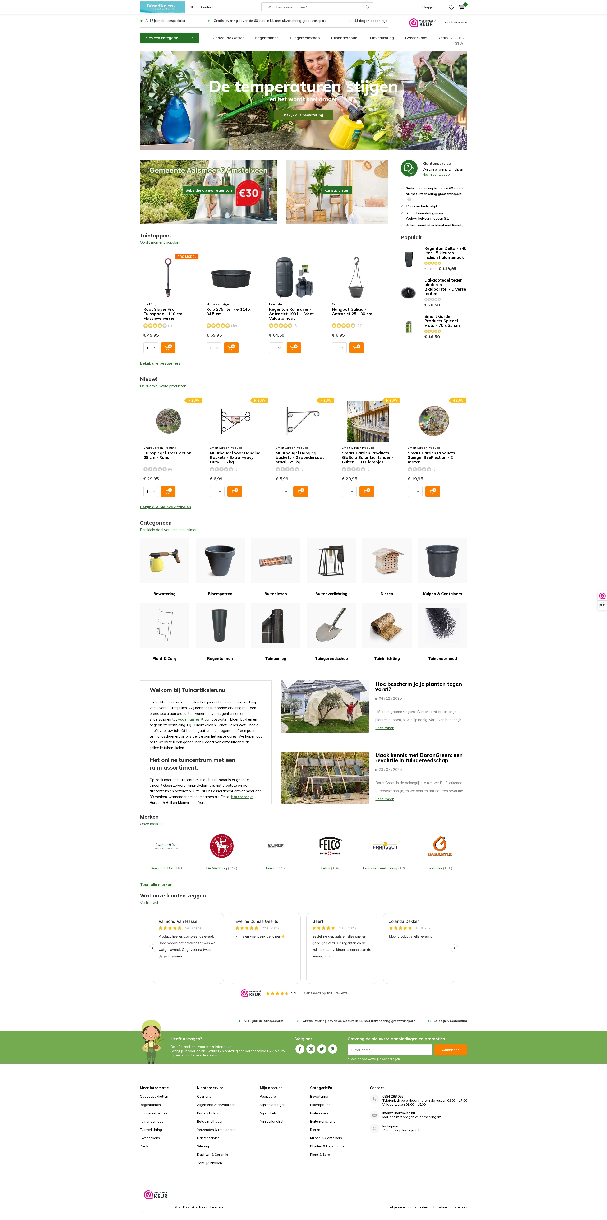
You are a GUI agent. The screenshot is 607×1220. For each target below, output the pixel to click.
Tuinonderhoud (343, 37)
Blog (193, 7)
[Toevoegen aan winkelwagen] (168, 347)
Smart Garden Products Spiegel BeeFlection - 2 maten (431, 457)
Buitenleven (275, 593)
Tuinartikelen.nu (210, 1207)
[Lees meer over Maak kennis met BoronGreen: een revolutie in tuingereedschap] (325, 778)
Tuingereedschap (304, 37)
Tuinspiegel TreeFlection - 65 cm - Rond (168, 455)
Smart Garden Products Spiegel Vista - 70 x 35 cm (442, 321)
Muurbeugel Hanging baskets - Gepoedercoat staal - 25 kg (300, 457)
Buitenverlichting (331, 593)
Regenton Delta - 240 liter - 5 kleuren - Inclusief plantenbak (445, 252)
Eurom (276, 868)
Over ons (204, 1096)
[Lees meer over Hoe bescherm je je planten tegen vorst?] (325, 706)
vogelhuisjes (189, 719)
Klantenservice (456, 22)
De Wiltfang (221, 868)
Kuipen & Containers (442, 593)
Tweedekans (415, 37)
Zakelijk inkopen (209, 1163)
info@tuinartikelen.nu (398, 1113)
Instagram (310, 1049)
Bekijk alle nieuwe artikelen (165, 506)
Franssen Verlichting (385, 868)
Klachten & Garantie (212, 1154)
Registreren (269, 1096)
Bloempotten (220, 593)
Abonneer (450, 1050)
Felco (330, 868)
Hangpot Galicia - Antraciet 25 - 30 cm (352, 311)
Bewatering (164, 593)
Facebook (299, 1049)
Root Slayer (151, 304)
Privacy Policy (207, 1113)
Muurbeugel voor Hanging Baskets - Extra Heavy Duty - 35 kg (235, 457)
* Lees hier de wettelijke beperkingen (374, 1059)
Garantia (440, 868)
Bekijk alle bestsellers (160, 363)
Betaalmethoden (210, 1121)
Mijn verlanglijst (271, 1121)
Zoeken (367, 7)
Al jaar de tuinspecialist (165, 20)
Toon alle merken (156, 884)
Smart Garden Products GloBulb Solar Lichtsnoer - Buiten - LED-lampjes (367, 457)
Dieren (387, 593)
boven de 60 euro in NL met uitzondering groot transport (270, 20)
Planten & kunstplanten (328, 1146)
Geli (334, 304)
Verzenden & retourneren (216, 1130)
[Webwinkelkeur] (422, 22)
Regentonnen (267, 37)
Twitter (321, 1049)
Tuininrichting (387, 658)
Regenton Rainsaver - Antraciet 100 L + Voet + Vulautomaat (293, 314)
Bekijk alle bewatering (303, 115)
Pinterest (332, 1049)
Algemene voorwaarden (216, 1105)
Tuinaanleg (275, 658)
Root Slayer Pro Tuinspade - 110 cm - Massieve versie (164, 314)
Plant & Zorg (164, 658)
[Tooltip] (409, 200)
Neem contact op (436, 174)
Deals (442, 37)
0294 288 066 (392, 1097)
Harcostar (276, 304)
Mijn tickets (268, 1113)
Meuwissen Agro (218, 304)
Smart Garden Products (159, 447)
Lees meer (384, 728)
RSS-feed (440, 1207)
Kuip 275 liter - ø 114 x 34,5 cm (228, 311)
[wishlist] (451, 7)
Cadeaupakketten (228, 37)
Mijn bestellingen (272, 1105)
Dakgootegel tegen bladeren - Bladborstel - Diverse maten (445, 287)
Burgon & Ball (167, 868)
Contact (207, 7)
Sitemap (203, 1146)
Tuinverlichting (381, 37)
